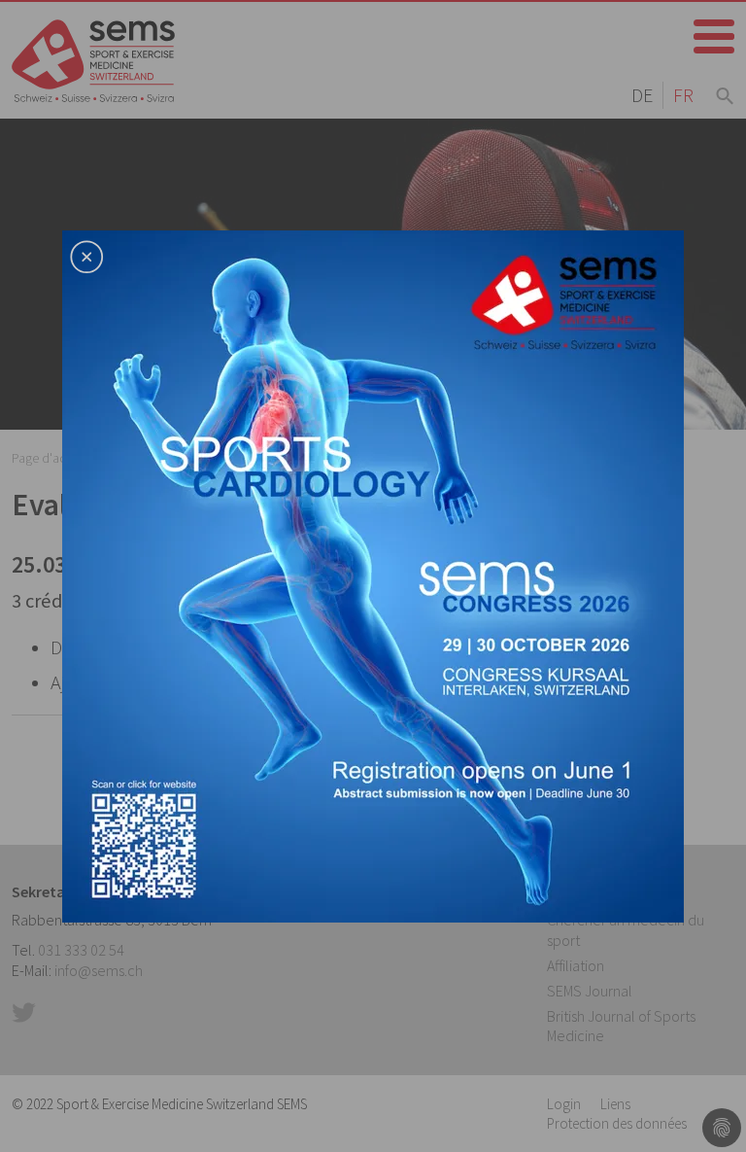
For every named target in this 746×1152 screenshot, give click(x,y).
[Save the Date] (373, 573)
